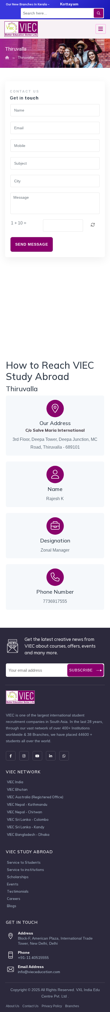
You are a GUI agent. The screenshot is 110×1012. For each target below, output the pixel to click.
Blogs (11, 906)
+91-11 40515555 (33, 957)
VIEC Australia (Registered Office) (35, 797)
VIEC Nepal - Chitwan (24, 812)
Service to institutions (25, 869)
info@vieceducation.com (39, 971)
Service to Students (24, 862)
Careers (13, 898)
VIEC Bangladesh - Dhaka (28, 835)
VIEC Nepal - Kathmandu (27, 805)
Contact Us (30, 1006)
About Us (12, 1006)
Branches (72, 1006)
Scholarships (18, 877)
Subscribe (81, 670)
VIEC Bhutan (17, 790)
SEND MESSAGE (31, 244)
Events (12, 884)
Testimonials (18, 891)
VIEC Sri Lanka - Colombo (28, 820)
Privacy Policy (52, 1006)
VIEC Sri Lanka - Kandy (25, 827)
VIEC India (15, 782)
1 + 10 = (18, 223)
